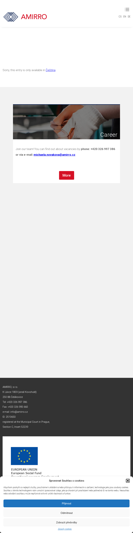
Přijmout (66, 503)
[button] (128, 480)
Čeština (50, 70)
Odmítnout (67, 512)
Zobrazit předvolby (66, 522)
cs (120, 16)
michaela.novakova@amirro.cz (54, 154)
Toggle (127, 9)
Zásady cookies (65, 529)
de (129, 16)
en (124, 16)
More (67, 175)
